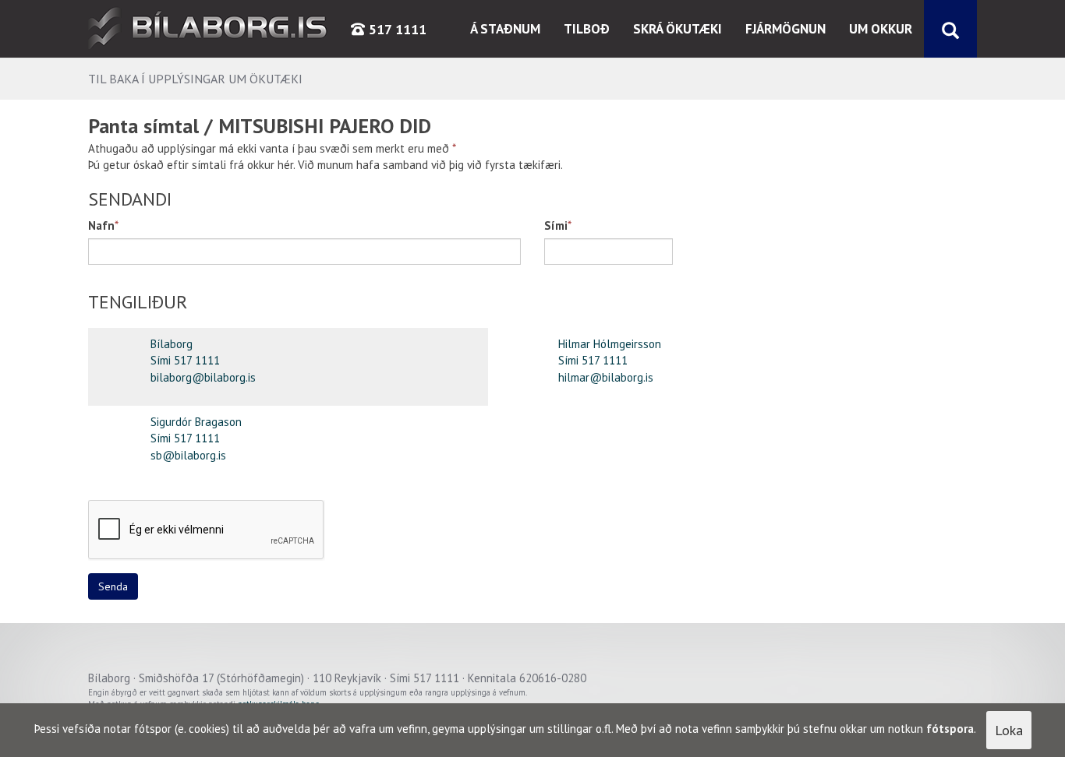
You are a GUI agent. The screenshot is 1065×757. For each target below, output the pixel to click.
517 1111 (395, 29)
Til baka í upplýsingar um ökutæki (195, 78)
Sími (556, 225)
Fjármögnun (785, 28)
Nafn (101, 225)
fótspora (950, 728)
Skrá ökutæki (677, 28)
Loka (1009, 730)
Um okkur (880, 28)
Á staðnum (505, 28)
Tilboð (587, 28)
